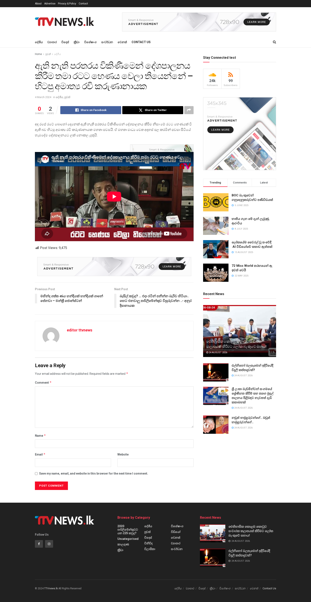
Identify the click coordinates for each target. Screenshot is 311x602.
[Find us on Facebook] (39, 544)
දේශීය (39, 42)
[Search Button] (274, 42)
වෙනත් (122, 42)
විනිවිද (148, 543)
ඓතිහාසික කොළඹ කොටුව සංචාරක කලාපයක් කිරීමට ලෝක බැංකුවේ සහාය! (250, 531)
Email (40, 454)
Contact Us (141, 42)
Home (38, 54)
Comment (43, 382)
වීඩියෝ (175, 532)
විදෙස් (65, 42)
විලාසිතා (149, 549)
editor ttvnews (79, 330)
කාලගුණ (123, 544)
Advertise (49, 3)
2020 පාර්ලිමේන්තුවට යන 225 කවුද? (127, 529)
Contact (83, 3)
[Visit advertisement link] (199, 21)
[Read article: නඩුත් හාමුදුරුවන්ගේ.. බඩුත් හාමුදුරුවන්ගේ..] (215, 425)
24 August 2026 (217, 352)
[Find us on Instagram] (49, 544)
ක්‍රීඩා (77, 42)
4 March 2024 (43, 97)
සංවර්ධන (107, 42)
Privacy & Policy (67, 3)
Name (40, 436)
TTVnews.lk (51, 588)
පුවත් (48, 54)
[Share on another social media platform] (189, 110)
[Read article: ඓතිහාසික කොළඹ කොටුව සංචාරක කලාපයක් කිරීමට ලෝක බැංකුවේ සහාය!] (239, 331)
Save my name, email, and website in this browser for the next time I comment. (93, 473)
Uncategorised (128, 538)
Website (123, 454)
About (38, 3)
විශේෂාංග (90, 42)
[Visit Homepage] (66, 22)
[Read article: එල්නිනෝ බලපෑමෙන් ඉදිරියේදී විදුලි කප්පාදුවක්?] (215, 372)
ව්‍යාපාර (52, 42)
